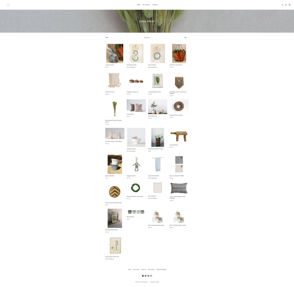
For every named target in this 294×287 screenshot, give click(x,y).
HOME (138, 4)
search (129, 269)
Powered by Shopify (154, 281)
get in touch (136, 269)
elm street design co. (143, 281)
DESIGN (155, 4)
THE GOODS (146, 4)
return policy (151, 269)
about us (143, 269)
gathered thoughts (161, 269)
